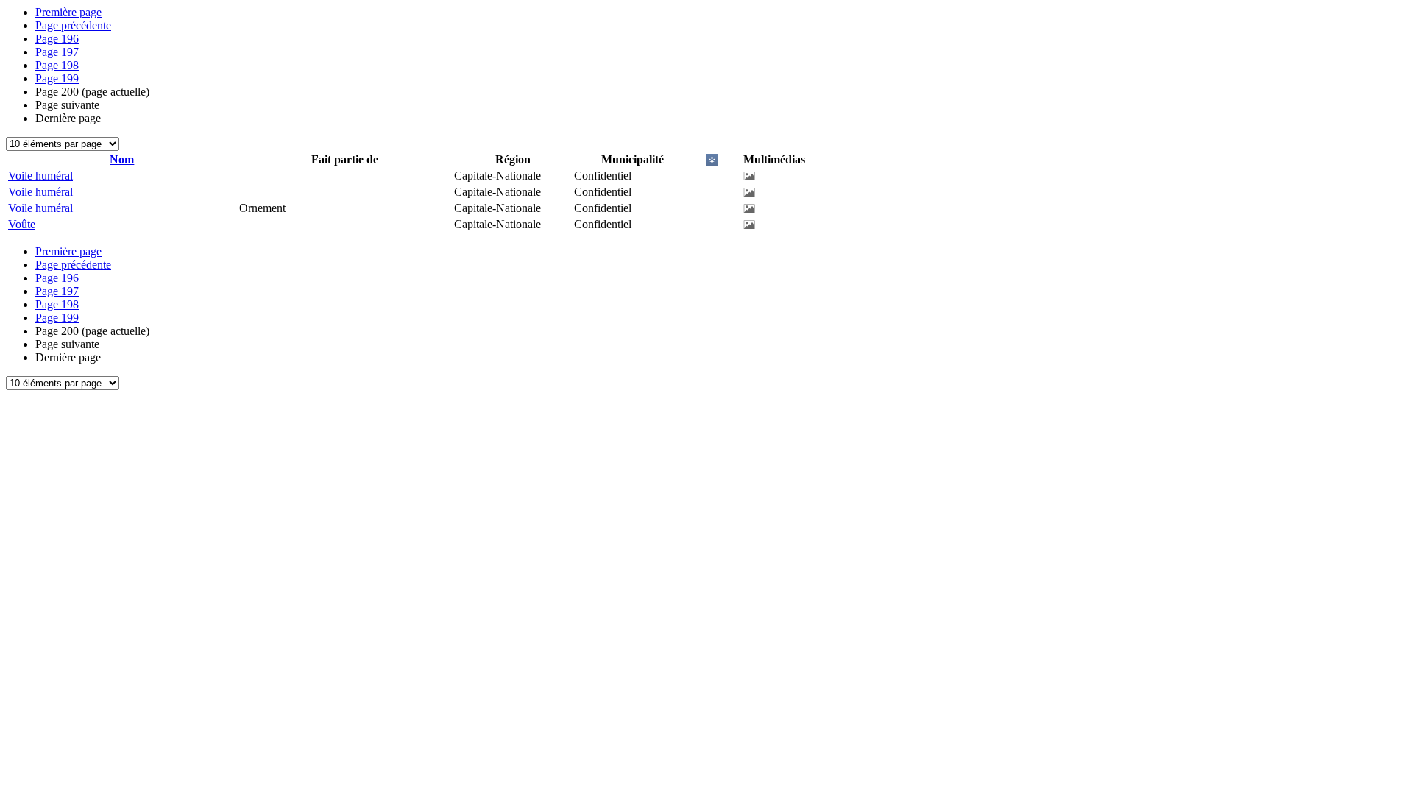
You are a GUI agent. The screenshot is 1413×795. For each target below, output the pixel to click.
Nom (122, 159)
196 (57, 38)
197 (57, 52)
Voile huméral (40, 175)
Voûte (21, 224)
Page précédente (73, 25)
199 (57, 78)
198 (57, 65)
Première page (68, 12)
